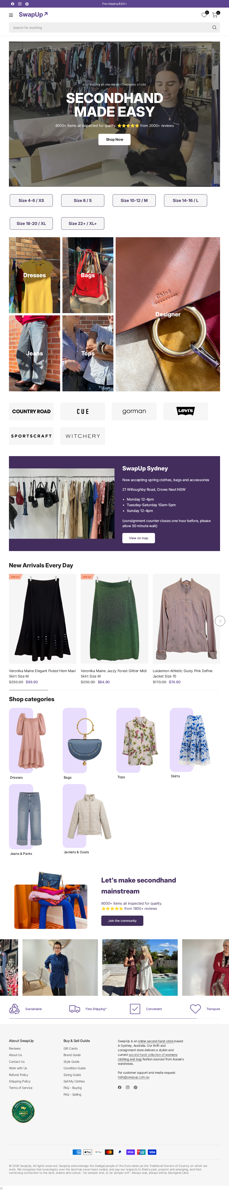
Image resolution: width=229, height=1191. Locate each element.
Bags (68, 778)
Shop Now (114, 139)
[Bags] (88, 275)
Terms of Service (20, 1088)
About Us (15, 1055)
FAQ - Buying (73, 1088)
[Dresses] (34, 275)
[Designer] (168, 314)
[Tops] (88, 353)
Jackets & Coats (76, 852)
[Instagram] (19, 3)
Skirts (175, 776)
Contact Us (17, 1061)
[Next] (220, 621)
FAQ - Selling (72, 1094)
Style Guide (71, 1061)
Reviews (15, 1048)
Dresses (16, 778)
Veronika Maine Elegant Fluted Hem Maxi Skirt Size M (42, 673)
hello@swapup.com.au (133, 1077)
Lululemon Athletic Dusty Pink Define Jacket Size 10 (182, 673)
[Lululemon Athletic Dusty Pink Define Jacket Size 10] (186, 619)
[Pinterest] (26, 3)
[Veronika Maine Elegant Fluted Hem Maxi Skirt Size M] (42, 619)
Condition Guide (75, 1068)
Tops (121, 777)
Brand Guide (72, 1055)
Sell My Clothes (74, 1081)
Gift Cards (71, 1048)
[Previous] (9, 621)
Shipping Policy (19, 1081)
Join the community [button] (122, 921)
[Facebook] (12, 3)
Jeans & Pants (21, 854)
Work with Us (18, 1068)
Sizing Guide (72, 1075)
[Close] (1, 1188)
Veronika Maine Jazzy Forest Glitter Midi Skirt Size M (113, 673)
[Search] (214, 27)
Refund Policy (18, 1075)
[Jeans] (34, 353)
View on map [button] (138, 538)
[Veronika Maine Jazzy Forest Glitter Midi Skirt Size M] (114, 619)
